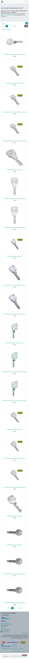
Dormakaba (7, 648)
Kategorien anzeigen (6, 29)
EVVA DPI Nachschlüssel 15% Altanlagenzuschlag (14, 285)
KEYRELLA (25, 633)
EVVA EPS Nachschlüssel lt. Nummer (14, 429)
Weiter (14, 26)
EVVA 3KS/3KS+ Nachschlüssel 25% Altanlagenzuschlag (14, 140)
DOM (3, 648)
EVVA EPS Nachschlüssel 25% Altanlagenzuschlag (14, 487)
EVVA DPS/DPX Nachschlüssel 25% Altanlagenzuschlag (14, 400)
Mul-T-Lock (15, 648)
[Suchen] (26, 23)
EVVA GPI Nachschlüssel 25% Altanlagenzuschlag (14, 602)
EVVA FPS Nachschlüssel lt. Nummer (14, 516)
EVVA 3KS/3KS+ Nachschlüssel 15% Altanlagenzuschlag (14, 112)
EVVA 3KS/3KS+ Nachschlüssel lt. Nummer (14, 83)
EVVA (11, 648)
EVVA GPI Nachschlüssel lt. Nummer (14, 545)
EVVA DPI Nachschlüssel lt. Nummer (14, 256)
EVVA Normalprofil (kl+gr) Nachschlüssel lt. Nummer (14, 54)
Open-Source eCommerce (20, 656)
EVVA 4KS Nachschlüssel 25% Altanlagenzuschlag (14, 227)
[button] (26, 26)
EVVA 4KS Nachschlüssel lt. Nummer (14, 169)
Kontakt (13, 651)
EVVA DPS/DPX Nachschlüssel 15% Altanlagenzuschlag (14, 371)
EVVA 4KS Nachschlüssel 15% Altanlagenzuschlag (14, 198)
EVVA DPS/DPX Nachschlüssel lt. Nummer (14, 342)
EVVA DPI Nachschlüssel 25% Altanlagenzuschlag (14, 314)
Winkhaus (21, 648)
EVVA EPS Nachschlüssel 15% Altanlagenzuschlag (14, 458)
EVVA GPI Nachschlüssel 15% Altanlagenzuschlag (14, 573)
